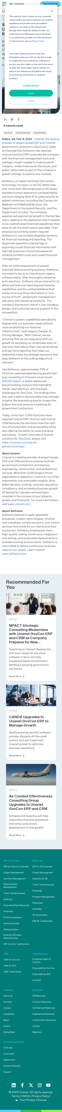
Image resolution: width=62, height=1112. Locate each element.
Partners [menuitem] (7, 1002)
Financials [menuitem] (8, 911)
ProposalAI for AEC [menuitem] (41, 974)
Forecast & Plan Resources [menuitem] (16, 905)
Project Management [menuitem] (13, 873)
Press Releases (23, 133)
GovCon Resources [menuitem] (41, 1002)
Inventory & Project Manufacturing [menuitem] (12, 936)
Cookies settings (31, 85)
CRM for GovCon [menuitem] (11, 960)
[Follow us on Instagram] (39, 1085)
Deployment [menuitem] (9, 1060)
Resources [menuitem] (37, 903)
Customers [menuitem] (8, 1054)
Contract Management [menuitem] (14, 879)
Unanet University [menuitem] (11, 1066)
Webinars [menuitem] (37, 1032)
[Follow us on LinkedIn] (13, 1085)
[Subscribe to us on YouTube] (48, 1085)
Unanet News (40, 133)
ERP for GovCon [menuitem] (11, 861)
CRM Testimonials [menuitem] (12, 972)
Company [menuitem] (8, 990)
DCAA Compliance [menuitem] (12, 917)
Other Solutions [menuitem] (40, 954)
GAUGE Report (11, 381)
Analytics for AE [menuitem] (40, 879)
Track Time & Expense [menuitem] (14, 893)
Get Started (50, 4)
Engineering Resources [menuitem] (43, 1014)
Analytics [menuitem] (7, 899)
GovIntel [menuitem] (36, 980)
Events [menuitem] (6, 1026)
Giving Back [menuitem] (9, 1032)
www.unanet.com (19, 504)
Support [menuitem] (7, 1072)
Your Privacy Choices (33, 1100)
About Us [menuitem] (7, 996)
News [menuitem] (6, 1020)
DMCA (25, 1096)
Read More (15, 676)
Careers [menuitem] (7, 1008)
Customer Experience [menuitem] (13, 1042)
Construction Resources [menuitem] (44, 1020)
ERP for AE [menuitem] (37, 861)
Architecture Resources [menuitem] (43, 1008)
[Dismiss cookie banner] (52, 11)
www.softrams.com (14, 554)
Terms (16, 1096)
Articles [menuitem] (36, 1026)
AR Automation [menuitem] (10, 930)
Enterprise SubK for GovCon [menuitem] (41, 960)
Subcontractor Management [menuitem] (10, 885)
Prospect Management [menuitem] (43, 897)
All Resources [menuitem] (38, 996)
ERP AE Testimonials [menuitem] (42, 921)
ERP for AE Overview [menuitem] (42, 867)
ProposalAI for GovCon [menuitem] (43, 968)
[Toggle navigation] (4, 4)
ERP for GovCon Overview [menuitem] (16, 867)
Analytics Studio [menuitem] (11, 924)
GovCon (8, 133)
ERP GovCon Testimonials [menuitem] (16, 944)
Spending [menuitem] (37, 909)
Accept (31, 93)
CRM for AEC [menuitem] (9, 966)
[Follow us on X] (31, 1085)
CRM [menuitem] (5, 954)
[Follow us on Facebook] (22, 1085)
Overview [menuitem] (8, 1048)
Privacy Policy (38, 41)
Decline (31, 101)
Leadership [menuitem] (8, 1014)
